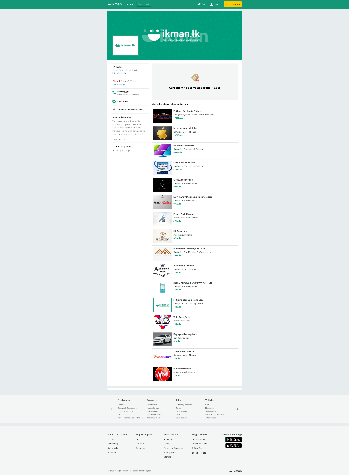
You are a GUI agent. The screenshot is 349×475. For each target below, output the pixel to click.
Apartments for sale (154, 414)
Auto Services (210, 418)
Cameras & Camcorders (127, 408)
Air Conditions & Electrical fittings (130, 418)
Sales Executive (182, 418)
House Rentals (152, 411)
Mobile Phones (123, 405)
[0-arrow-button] (111, 408)
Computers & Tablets (126, 411)
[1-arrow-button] (238, 408)
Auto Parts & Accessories (215, 414)
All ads (130, 4)
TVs (119, 414)
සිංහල (140, 4)
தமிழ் (147, 4)
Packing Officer (182, 411)
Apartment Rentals (154, 418)
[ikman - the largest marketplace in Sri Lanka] (114, 4)
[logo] (162, 122)
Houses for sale (153, 408)
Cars (207, 405)
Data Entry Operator (184, 405)
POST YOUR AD (233, 4)
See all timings (118, 85)
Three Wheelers (211, 411)
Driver (178, 408)
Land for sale (152, 405)
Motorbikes (209, 408)
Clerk (178, 414)
